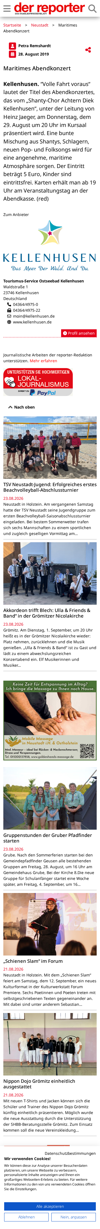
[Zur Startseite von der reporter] (49, 8)
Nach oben (24, 407)
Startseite (12, 25)
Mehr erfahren (43, 360)
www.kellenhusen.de (32, 322)
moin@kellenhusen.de (34, 316)
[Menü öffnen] (7, 8)
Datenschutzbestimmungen (70, 1153)
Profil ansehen (81, 333)
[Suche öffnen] (92, 8)
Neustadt (39, 25)
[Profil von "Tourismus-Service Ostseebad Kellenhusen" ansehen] (50, 278)
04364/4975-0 (25, 304)
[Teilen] (88, 50)
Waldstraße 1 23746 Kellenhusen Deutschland (21, 292)
